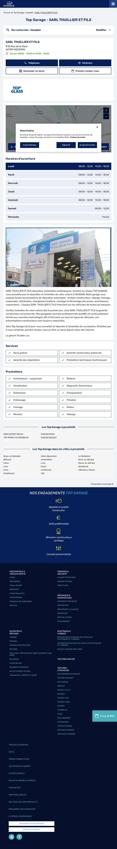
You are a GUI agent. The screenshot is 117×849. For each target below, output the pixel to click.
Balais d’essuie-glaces (20, 671)
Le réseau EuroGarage (20, 816)
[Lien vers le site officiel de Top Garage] (8, 4)
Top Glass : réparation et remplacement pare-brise (31, 654)
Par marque (62, 682)
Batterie (13, 649)
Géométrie (14, 589)
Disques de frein (64, 581)
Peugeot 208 (63, 698)
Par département (65, 678)
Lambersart (46, 470)
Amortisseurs (16, 597)
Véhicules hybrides (66, 734)
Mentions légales (17, 795)
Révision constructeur (20, 645)
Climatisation (16, 663)
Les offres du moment (20, 766)
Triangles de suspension (21, 601)
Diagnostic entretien (19, 667)
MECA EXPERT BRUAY (13, 434)
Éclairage (14, 659)
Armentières (46, 459)
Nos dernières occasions (68, 674)
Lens (5, 466)
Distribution (62, 605)
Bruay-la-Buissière (12, 456)
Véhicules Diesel (64, 726)
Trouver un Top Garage (13, 12)
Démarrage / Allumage (67, 609)
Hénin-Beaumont (49, 456)
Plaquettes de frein (66, 577)
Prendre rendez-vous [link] (87, 71)
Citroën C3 (62, 710)
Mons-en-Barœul (86, 459)
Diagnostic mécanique (67, 601)
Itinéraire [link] (87, 63)
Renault (61, 686)
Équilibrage (15, 581)
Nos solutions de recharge (69, 649)
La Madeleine (84, 456)
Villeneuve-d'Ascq (86, 470)
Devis (11, 752)
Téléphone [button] (34, 63)
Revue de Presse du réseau (22, 780)
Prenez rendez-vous (19, 759)
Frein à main (62, 585)
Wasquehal (83, 466)
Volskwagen (62, 722)
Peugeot (61, 694)
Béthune (7, 459)
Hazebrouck (8, 473)
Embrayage (62, 613)
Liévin (6, 463)
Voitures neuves (66, 659)
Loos (43, 463)
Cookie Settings (29, 145)
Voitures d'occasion (63, 669)
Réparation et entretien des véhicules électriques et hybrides (74, 638)
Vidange (13, 637)
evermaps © (108, 484)
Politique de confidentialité (23, 802)
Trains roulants (17, 593)
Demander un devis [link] (34, 71)
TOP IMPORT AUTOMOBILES (16, 437)
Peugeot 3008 (63, 702)
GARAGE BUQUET (49, 437)
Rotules (13, 605)
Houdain (29, 12)
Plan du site (15, 788)
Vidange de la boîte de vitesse (23, 675)
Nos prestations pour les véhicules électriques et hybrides (79, 644)
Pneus (12, 577)
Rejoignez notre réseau (31, 823)
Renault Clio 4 (63, 690)
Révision (13, 641)
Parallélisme (16, 585)
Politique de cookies (77, 137)
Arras (5, 470)
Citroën (60, 706)
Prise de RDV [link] (107, 716)
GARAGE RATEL (48, 434)
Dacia (59, 714)
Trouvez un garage (18, 745)
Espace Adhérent (31, 829)
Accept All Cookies (87, 145)
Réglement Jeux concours (22, 809)
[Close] (97, 127)
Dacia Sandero (63, 718)
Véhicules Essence (65, 730)
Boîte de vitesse (64, 617)
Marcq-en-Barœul (86, 463)
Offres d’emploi (17, 773)
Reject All (66, 145)
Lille (42, 473)
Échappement (63, 621)
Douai (43, 466)
